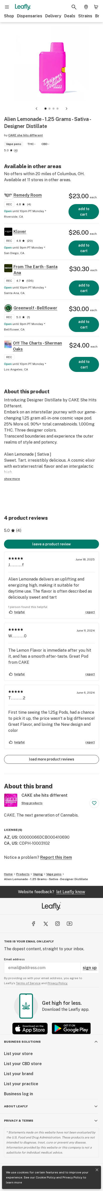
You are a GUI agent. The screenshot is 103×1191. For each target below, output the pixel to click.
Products (23, 874)
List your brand (18, 1073)
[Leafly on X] (46, 924)
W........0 (17, 636)
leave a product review (51, 544)
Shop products (32, 803)
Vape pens (54, 874)
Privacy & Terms (18, 1120)
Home (8, 874)
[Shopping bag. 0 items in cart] (96, 7)
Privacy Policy (72, 1177)
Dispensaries (29, 16)
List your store (18, 1053)
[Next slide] (67, 108)
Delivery (53, 16)
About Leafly (16, 1106)
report (90, 612)
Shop (9, 16)
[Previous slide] (37, 108)
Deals (69, 16)
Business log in (18, 1093)
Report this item (56, 857)
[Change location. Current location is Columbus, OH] (86, 7)
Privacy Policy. (58, 983)
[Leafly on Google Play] (71, 1028)
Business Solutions (22, 1041)
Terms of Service (28, 983)
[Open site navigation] (7, 7)
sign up (90, 967)
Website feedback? (51, 891)
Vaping (38, 874)
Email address (14, 959)
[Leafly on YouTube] (70, 924)
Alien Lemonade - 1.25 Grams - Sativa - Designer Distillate (46, 879)
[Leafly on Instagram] (58, 924)
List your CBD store (23, 1063)
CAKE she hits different (25, 135)
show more (12, 479)
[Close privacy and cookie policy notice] (97, 1170)
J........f (16, 564)
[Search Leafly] (74, 7)
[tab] (45, 109)
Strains (85, 16)
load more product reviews (51, 759)
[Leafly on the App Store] (30, 1028)
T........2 (17, 698)
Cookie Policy (46, 1177)
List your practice (21, 1083)
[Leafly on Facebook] (34, 923)
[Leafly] (23, 7)
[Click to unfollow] (94, 803)
